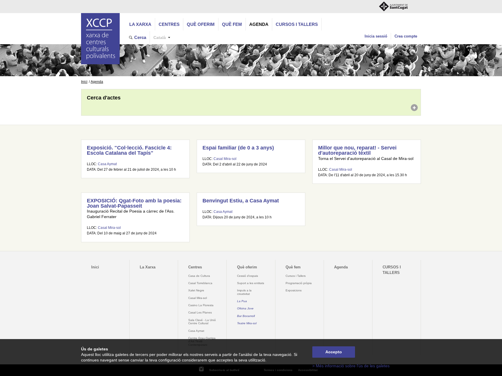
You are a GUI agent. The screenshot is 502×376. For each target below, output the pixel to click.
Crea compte (406, 36)
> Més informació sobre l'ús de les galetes (351, 366)
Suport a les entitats (250, 283)
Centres (169, 24)
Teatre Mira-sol (247, 323)
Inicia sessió (376, 36)
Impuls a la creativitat (244, 292)
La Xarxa (140, 24)
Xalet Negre (196, 290)
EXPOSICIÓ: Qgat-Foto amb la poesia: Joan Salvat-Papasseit (134, 203)
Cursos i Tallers (296, 275)
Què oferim (201, 24)
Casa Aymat (107, 164)
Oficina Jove (245, 308)
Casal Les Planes (200, 312)
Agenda (258, 24)
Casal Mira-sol (225, 159)
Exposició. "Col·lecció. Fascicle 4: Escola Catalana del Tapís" (129, 150)
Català (159, 37)
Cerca (140, 37)
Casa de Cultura (199, 275)
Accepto (333, 352)
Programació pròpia (299, 283)
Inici (84, 82)
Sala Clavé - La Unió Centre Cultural (202, 321)
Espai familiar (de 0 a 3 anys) (238, 148)
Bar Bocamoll (246, 316)
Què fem (232, 24)
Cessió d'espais (247, 275)
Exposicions (294, 290)
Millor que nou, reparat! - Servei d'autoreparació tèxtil (357, 150)
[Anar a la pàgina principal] (100, 38)
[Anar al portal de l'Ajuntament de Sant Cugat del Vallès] (393, 6)
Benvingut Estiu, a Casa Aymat (240, 201)
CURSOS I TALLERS (297, 24)
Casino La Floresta (201, 305)
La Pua (242, 301)
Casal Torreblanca (200, 283)
